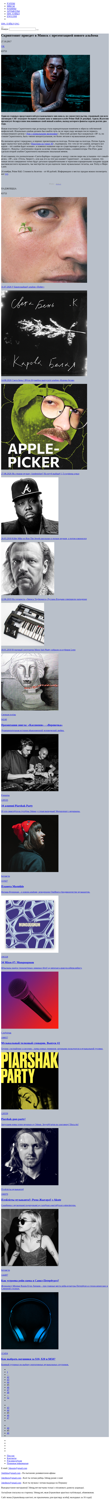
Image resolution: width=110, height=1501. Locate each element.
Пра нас (11, 1455)
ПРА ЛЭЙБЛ (13, 14)
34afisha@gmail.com (10, 1473)
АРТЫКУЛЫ (13, 11)
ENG (16, 24)
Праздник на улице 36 (42, 144)
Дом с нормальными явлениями (41, 134)
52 (8, 1397)
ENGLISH (12, 16)
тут (6, 174)
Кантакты (11, 1458)
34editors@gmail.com (11, 1478)
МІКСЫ (11, 6)
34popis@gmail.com (17, 1468)
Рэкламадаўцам (14, 1461)
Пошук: (5, 29)
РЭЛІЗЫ (11, 3)
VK (3, 46)
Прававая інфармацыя (17, 1463)
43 (8, 1379)
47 (8, 1390)
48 (8, 1392)
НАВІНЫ (11, 8)
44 (8, 1382)
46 (8, 1387)
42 (8, 1377)
